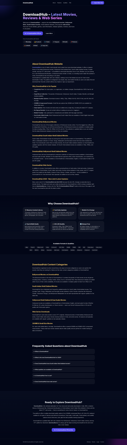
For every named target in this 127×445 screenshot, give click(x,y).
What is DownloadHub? (42, 351)
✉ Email (35, 45)
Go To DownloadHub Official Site (63, 430)
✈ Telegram (56, 41)
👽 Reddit (65, 41)
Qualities (65, 2)
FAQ (70, 2)
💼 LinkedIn (27, 45)
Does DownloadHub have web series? (46, 381)
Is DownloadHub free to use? (43, 375)
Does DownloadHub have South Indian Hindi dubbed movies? (52, 363)
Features (59, 2)
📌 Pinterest (74, 41)
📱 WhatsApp (27, 41)
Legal (97, 442)
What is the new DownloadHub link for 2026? (48, 357)
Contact (102, 442)
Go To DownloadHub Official (33, 33)
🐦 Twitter (47, 41)
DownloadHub (36, 67)
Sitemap (89, 442)
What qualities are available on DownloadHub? (48, 369)
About (54, 2)
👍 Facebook (37, 41)
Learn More (49, 33)
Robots (93, 442)
